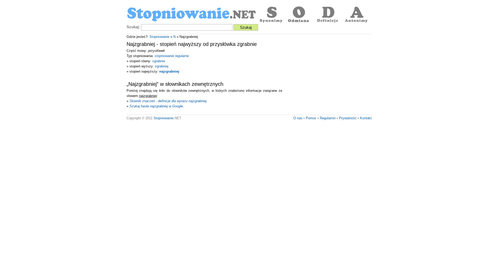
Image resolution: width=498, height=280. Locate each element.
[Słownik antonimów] (356, 15)
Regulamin (328, 118)
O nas (297, 118)
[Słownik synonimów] (270, 15)
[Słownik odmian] (299, 15)
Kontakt (366, 118)
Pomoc (311, 118)
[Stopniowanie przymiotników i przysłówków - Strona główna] (191, 15)
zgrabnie (158, 61)
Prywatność (348, 118)
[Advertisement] (328, 75)
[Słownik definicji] (327, 15)
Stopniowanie (159, 37)
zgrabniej (161, 66)
